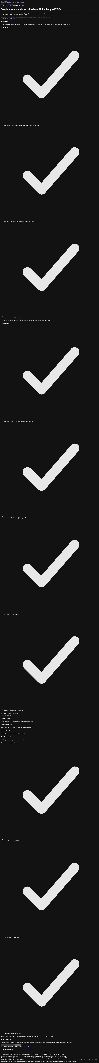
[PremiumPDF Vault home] (6, 1)
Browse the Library (5, 18)
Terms (17, 2)
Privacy (14, 2)
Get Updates (13, 18)
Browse (4, 4)
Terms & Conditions (89, 1059)
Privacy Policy (26, 1046)
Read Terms (3, 715)
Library (2, 2)
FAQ (6, 2)
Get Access (10, 4)
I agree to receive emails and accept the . (16, 1046)
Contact (22, 2)
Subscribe (9, 2)
